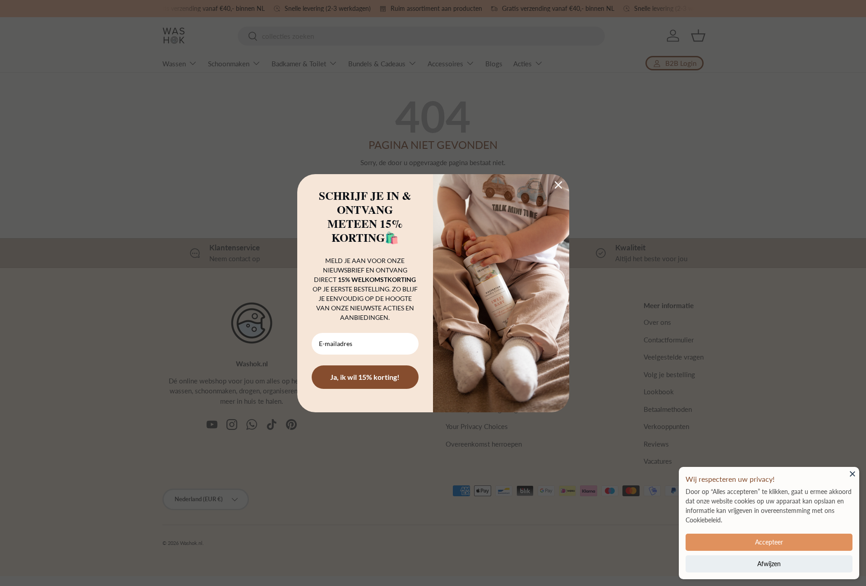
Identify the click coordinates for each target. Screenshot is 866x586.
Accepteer (769, 542)
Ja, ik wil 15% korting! (365, 377)
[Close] (852, 473)
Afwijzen (769, 564)
